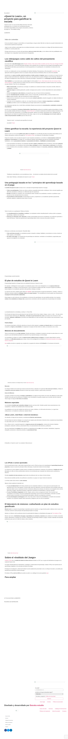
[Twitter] (8, 730)
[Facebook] (5, 730)
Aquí (6, 343)
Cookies (49, 701)
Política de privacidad (58, 701)
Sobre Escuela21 (56, 711)
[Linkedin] (11, 730)
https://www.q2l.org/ (27, 169)
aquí (47, 573)
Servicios (51, 708)
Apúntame (49, 698)
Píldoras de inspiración (45, 711)
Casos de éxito (43, 708)
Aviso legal (42, 701)
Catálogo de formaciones (60, 708)
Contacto (64, 711)
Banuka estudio (37, 705)
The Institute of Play (29, 135)
